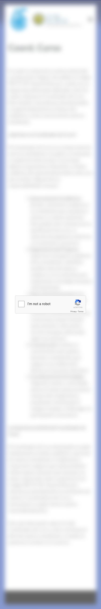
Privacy (73, 312)
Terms (80, 312)
